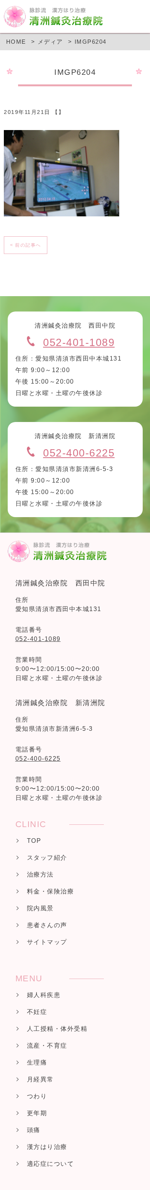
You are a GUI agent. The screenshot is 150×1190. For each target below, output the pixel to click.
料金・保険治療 (50, 891)
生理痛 (37, 1062)
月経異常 (40, 1079)
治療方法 (40, 874)
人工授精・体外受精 (57, 1028)
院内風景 (40, 908)
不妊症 (37, 1012)
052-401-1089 (79, 342)
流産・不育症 (47, 1045)
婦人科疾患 (44, 995)
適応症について (50, 1163)
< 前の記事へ (25, 245)
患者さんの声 (47, 925)
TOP (34, 840)
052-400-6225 (79, 453)
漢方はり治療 (47, 1147)
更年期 (37, 1113)
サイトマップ (47, 942)
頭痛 (33, 1130)
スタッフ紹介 (47, 857)
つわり (37, 1096)
